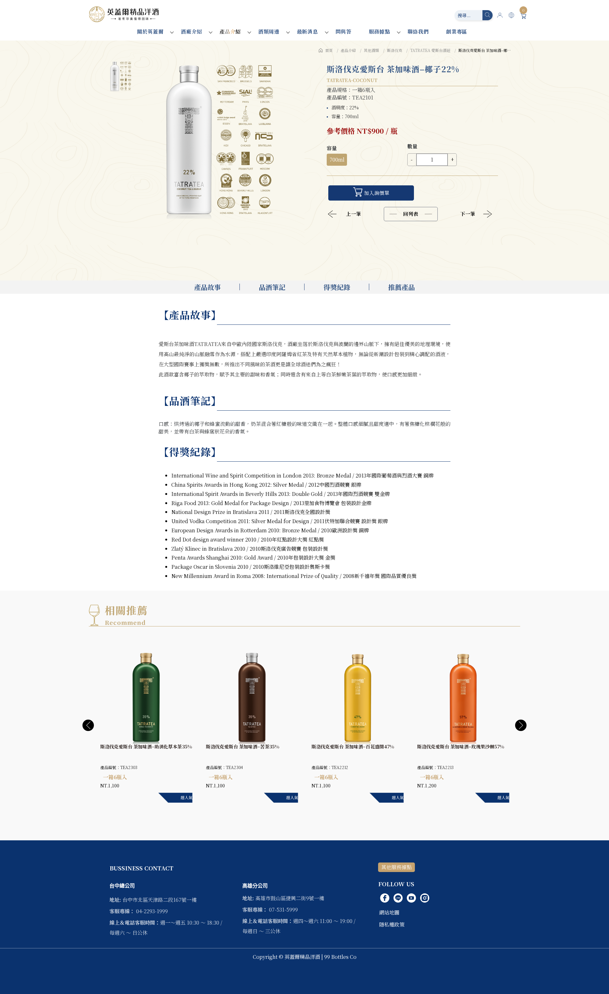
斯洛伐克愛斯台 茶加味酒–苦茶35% (242, 746)
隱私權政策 (391, 924)
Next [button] (521, 725)
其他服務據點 (396, 867)
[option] (219, 139)
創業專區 (456, 31)
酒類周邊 (268, 31)
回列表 (410, 213)
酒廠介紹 (191, 31)
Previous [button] (88, 725)
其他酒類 (371, 50)
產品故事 (207, 287)
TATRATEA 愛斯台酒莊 (430, 50)
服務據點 (379, 31)
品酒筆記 (272, 287)
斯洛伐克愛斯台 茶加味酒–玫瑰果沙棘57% (460, 746)
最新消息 (307, 31)
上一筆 (353, 213)
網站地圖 (389, 912)
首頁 (329, 50)
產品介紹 (230, 31)
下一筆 (467, 213)
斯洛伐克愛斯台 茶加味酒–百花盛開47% (352, 746)
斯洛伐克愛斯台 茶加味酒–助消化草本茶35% (146, 746)
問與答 (343, 31)
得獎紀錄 (337, 287)
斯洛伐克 (394, 50)
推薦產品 (401, 287)
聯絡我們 (418, 31)
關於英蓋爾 (150, 31)
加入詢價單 (377, 192)
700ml (337, 159)
